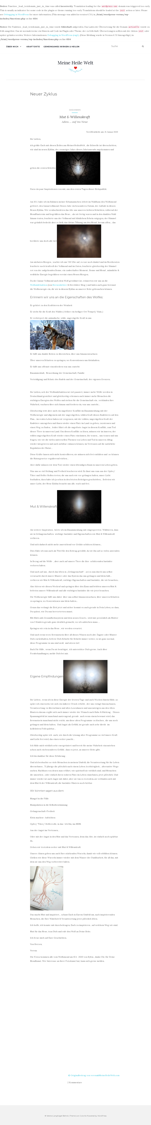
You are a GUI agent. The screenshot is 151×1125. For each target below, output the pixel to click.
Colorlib (83, 1116)
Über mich (12, 46)
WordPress (101, 1116)
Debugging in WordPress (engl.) (63, 35)
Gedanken (75, 110)
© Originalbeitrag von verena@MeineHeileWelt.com (93, 1075)
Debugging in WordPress (16, 14)
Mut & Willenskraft (74, 117)
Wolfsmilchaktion (38, 285)
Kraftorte (33, 46)
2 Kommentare (75, 1082)
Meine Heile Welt (75, 63)
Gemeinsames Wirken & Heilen (61, 46)
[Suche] (143, 46)
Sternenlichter (59, 285)
